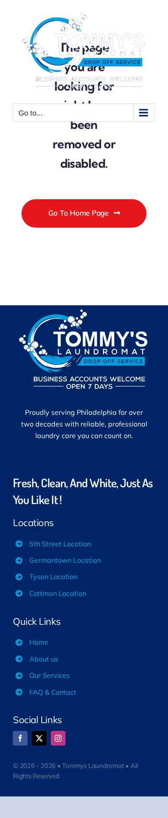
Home (38, 642)
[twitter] (39, 738)
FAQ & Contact (52, 692)
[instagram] (58, 738)
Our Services (49, 675)
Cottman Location (57, 593)
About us (43, 659)
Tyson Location (53, 576)
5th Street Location (60, 543)
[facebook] (20, 738)
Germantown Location (65, 560)
